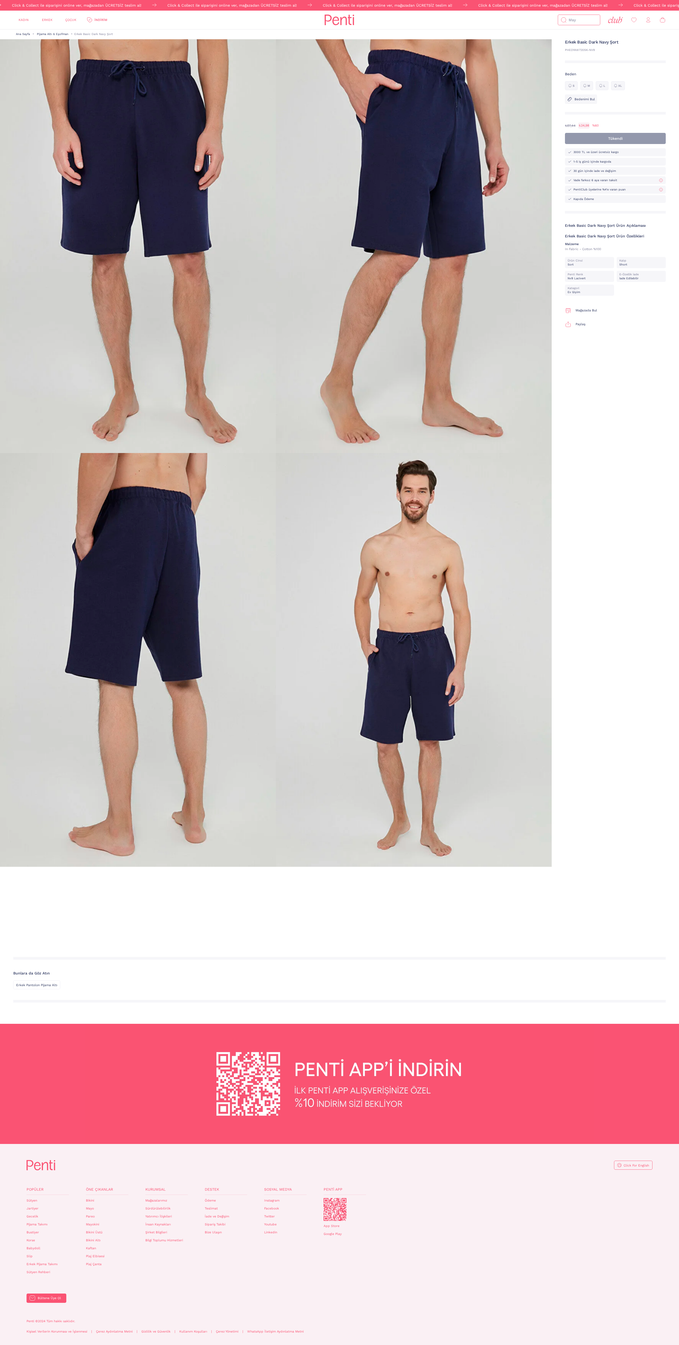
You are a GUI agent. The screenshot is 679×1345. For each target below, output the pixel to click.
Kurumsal (155, 1189)
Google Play (333, 1234)
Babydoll (33, 1248)
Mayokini (92, 1224)
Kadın (24, 20)
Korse (31, 1240)
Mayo (90, 1208)
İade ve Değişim (217, 1216)
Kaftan (91, 1248)
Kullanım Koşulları (193, 1331)
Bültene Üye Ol (49, 1298)
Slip (30, 1256)
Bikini (90, 1200)
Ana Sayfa (23, 34)
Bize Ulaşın (213, 1232)
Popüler (35, 1189)
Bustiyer (33, 1232)
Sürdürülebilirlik (158, 1208)
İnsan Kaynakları (158, 1224)
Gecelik (32, 1216)
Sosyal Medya (278, 1189)
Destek (212, 1189)
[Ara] (563, 20)
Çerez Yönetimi (227, 1331)
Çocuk (70, 20)
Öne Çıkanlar (99, 1189)
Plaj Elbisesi (95, 1256)
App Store (332, 1226)
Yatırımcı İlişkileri (158, 1216)
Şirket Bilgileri (156, 1232)
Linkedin (270, 1232)
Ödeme (210, 1200)
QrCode (335, 1209)
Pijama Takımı (37, 1224)
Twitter (269, 1216)
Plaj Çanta (94, 1264)
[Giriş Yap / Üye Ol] (648, 20)
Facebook (271, 1208)
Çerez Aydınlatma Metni (114, 1331)
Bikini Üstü (94, 1232)
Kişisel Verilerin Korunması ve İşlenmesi (57, 1331)
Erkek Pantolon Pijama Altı (36, 985)
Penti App (333, 1189)
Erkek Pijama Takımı (42, 1264)
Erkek (47, 20)
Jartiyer (32, 1208)
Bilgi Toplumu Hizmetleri (164, 1240)
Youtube (270, 1224)
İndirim (100, 20)
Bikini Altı (93, 1240)
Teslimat (211, 1208)
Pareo (90, 1216)
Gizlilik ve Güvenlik (156, 1331)
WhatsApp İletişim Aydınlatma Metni (275, 1331)
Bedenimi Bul (584, 99)
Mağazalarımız (156, 1200)
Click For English (636, 1165)
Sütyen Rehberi (38, 1272)
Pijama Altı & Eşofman (52, 34)
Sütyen (32, 1200)
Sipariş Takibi (215, 1224)
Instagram (272, 1200)
